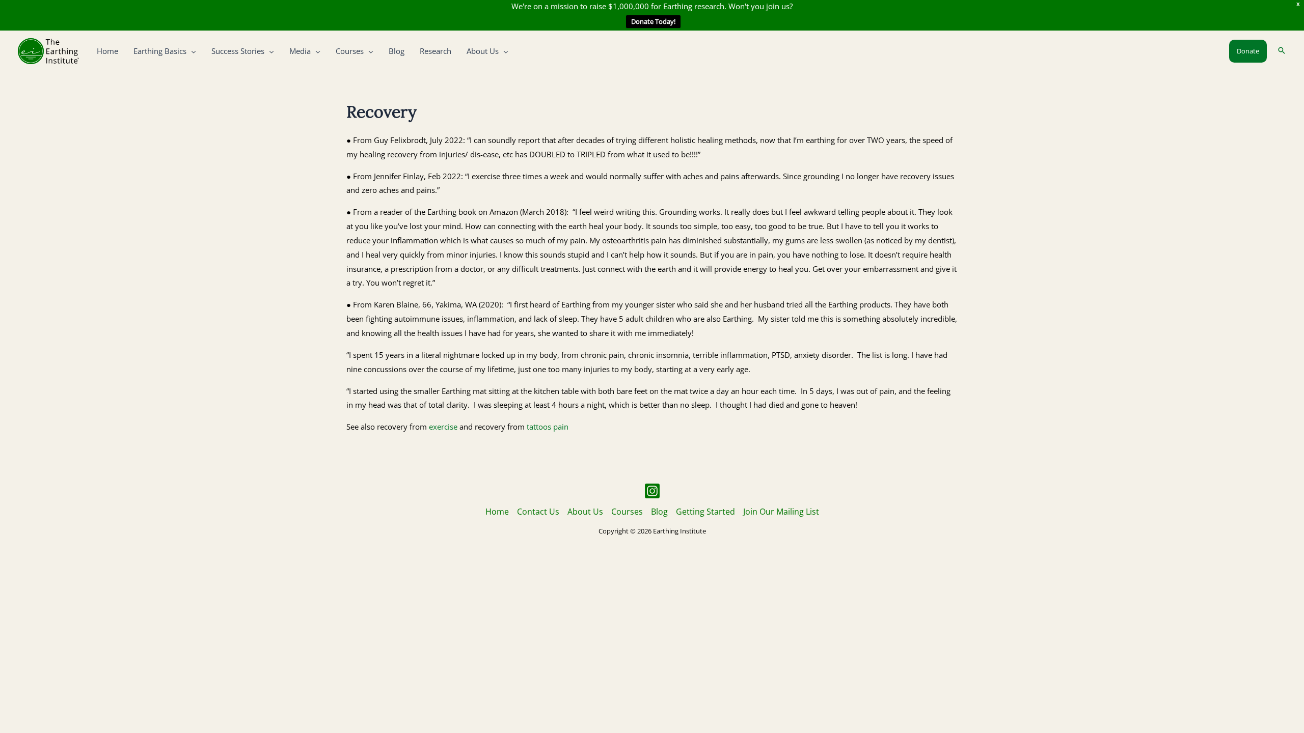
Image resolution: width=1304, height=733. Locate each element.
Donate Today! (653, 21)
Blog (659, 511)
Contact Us (538, 511)
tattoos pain (547, 426)
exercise (442, 426)
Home (497, 511)
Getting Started (705, 511)
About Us (585, 511)
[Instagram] (652, 491)
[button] (191, 51)
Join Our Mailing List (781, 511)
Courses (627, 511)
